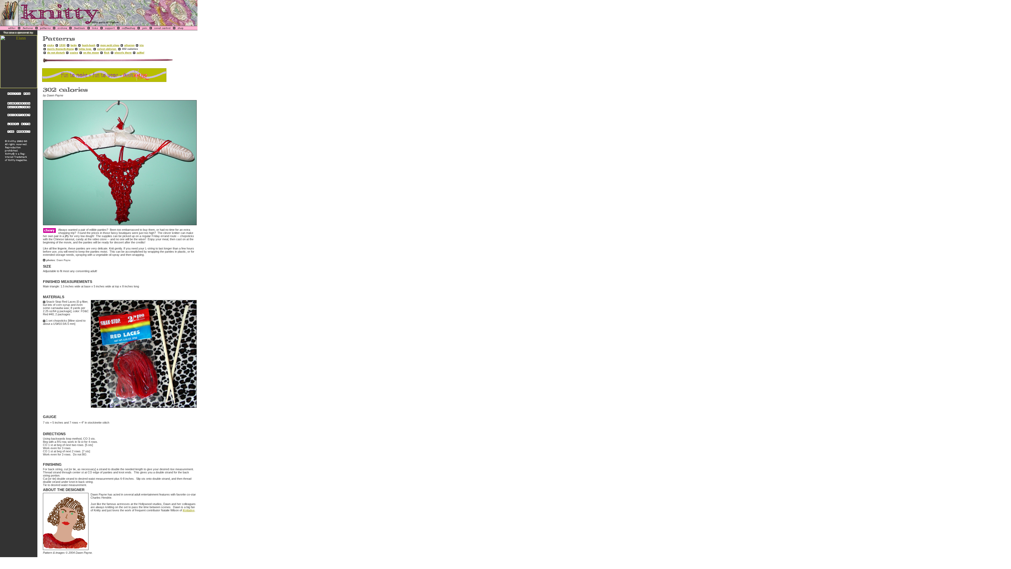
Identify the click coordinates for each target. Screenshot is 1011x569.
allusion (129, 45)
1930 (62, 45)
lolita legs (85, 48)
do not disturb (56, 52)
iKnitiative (189, 510)
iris (142, 45)
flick (107, 52)
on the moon (91, 52)
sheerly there (123, 52)
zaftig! (140, 52)
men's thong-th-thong (60, 48)
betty (74, 45)
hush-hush (88, 45)
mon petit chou (109, 45)
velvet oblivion (107, 48)
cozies (74, 52)
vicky (50, 45)
